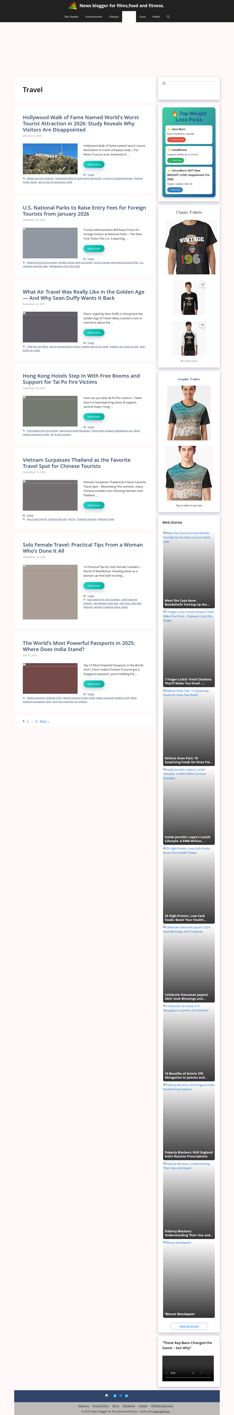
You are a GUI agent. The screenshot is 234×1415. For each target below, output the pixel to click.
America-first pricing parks (42, 262)
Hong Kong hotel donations (74, 430)
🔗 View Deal (175, 160)
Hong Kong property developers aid (112, 430)
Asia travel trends (37, 519)
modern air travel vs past (124, 346)
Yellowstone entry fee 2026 (64, 266)
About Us (83, 1405)
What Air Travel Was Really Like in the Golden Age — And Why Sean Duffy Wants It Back (83, 294)
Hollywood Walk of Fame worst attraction (78, 178)
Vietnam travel (106, 519)
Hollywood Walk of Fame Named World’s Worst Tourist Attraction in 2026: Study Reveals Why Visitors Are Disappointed (81, 123)
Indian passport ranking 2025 (113, 697)
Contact (143, 1405)
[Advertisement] (117, 48)
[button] (168, 16)
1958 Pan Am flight (37, 346)
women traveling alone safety (111, 607)
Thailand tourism (86, 519)
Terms (115, 1405)
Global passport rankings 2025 (44, 697)
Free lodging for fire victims (42, 430)
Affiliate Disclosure (162, 1405)
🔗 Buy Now (175, 190)
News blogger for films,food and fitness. (121, 5)
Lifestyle (114, 16)
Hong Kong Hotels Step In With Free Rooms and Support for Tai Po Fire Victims (81, 378)
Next (45, 721)
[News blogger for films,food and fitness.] (73, 5)
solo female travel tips (105, 603)
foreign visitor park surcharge (75, 262)
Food (142, 16)
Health (156, 16)
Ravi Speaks (71, 16)
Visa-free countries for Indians (69, 701)
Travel (129, 16)
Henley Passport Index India (79, 697)
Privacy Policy (101, 1405)
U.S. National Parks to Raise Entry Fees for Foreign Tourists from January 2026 (84, 210)
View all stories (189, 1326)
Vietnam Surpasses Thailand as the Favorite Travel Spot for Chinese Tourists (77, 462)
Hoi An (72, 519)
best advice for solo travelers (103, 599)
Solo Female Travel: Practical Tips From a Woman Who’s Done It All (83, 547)
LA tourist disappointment (118, 178)
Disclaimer (129, 1405)
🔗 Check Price (176, 140)
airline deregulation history (65, 346)
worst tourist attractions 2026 (55, 182)
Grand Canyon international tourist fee (116, 262)
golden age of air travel (95, 346)
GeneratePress (161, 1411)
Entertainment (93, 16)
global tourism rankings (40, 178)
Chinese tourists (57, 519)
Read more (94, 164)
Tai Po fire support (60, 434)
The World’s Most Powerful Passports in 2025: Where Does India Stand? (79, 646)
